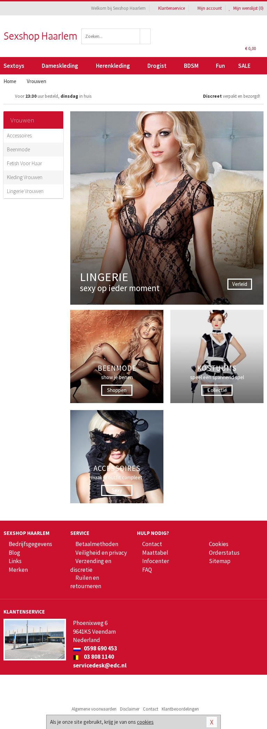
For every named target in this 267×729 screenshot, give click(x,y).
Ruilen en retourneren (85, 582)
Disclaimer (129, 709)
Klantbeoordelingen (180, 709)
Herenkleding (113, 66)
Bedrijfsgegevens (30, 544)
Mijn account (209, 8)
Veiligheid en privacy (101, 552)
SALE (244, 66)
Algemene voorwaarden (94, 709)
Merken (18, 570)
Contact (152, 544)
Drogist (157, 66)
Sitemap (219, 561)
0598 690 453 (100, 648)
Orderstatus (224, 552)
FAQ (147, 570)
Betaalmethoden (96, 544)
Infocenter (155, 561)
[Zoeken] (145, 36)
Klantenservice (171, 8)
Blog (14, 552)
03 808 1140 (98, 656)
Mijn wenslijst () (248, 8)
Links (15, 561)
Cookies (218, 544)
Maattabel (155, 552)
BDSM (191, 66)
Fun (220, 66)
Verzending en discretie (90, 565)
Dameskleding (60, 66)
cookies (145, 722)
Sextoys (13, 66)
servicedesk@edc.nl (100, 665)
